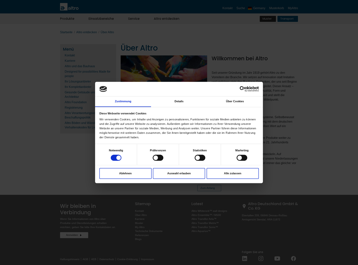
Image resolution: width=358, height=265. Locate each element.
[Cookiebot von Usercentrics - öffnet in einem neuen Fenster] (242, 89)
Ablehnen (125, 173)
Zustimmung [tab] (123, 101)
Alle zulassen (232, 173)
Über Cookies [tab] (235, 101)
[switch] (158, 158)
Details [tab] (179, 101)
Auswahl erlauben (179, 173)
